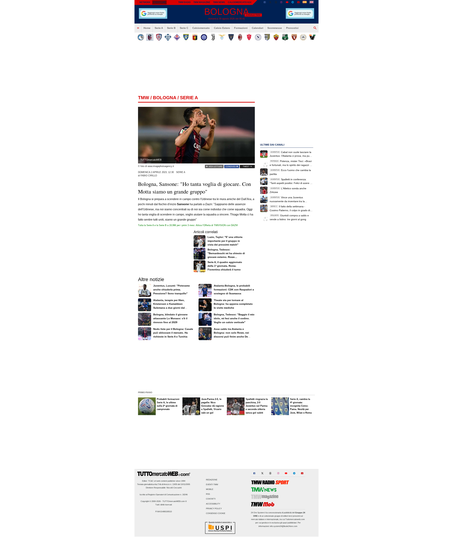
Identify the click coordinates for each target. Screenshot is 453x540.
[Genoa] (195, 37)
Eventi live (159, 2)
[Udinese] (303, 37)
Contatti (211, 499)
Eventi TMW (212, 484)
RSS (208, 494)
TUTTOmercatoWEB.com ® (174, 501)
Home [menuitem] (147, 28)
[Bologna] (149, 37)
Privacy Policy (214, 508)
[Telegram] (292, 2)
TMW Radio (184, 2)
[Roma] (276, 37)
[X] (270, 2)
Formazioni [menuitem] (241, 28)
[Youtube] (287, 2)
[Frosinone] (186, 37)
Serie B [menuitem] (171, 28)
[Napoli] (258, 37)
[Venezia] (312, 37)
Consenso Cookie (215, 513)
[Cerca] (315, 28)
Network (144, 2)
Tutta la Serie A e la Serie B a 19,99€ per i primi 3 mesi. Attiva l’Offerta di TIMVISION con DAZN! (188, 225)
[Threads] (276, 2)
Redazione (211, 480)
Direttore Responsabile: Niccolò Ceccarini (164, 488)
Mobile (209, 489)
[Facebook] (264, 2)
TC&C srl (152, 481)
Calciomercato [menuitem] (201, 28)
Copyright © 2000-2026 (151, 501)
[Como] (167, 37)
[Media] (298, 2)
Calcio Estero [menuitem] (222, 28)
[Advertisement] (226, 365)
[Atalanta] (140, 37)
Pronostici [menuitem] (292, 28)
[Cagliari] (158, 37)
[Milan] (240, 37)
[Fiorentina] (176, 37)
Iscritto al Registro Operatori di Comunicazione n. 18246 (164, 494)
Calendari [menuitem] (257, 28)
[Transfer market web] (311, 2)
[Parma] (267, 37)
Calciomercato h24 (239, 2)
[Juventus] (213, 37)
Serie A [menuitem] (159, 28)
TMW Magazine (201, 2)
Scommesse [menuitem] (274, 28)
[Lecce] (231, 37)
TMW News (219, 2)
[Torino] (294, 37)
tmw (143, 97)
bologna (164, 97)
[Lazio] (222, 37)
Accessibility (213, 504)
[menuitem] (138, 28)
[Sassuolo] (285, 37)
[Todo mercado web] (305, 2)
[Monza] (249, 37)
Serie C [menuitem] (184, 28)
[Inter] (204, 37)
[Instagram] (281, 2)
